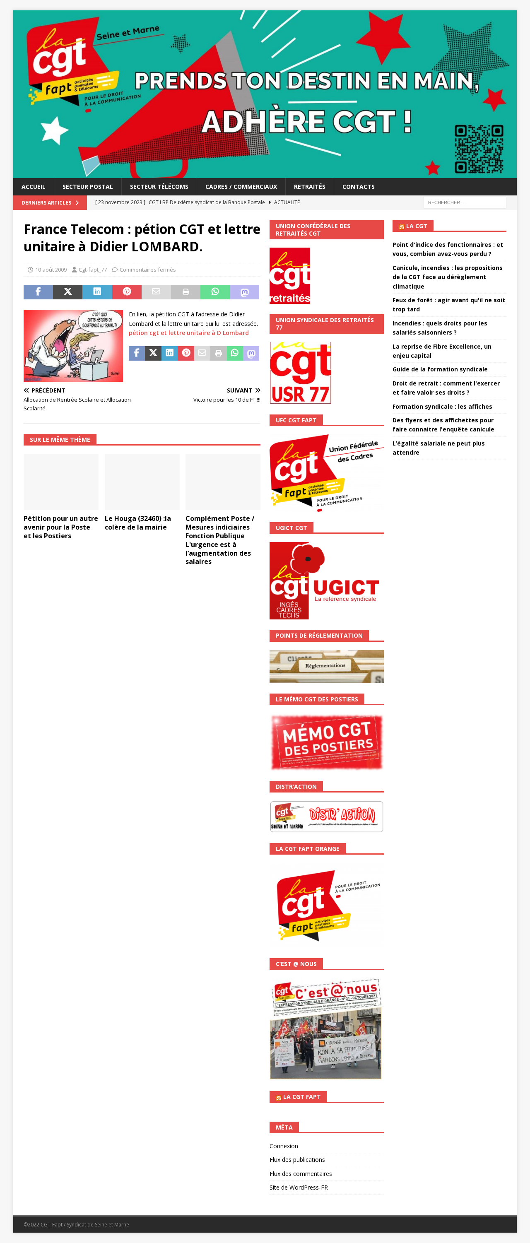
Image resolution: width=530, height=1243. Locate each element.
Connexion (284, 1146)
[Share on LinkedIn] (97, 292)
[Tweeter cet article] (67, 292)
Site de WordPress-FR (299, 1187)
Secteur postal (88, 186)
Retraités (309, 186)
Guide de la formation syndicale (440, 369)
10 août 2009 (51, 269)
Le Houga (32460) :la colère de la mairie (138, 523)
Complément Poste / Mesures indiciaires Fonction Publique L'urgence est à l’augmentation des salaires (220, 540)
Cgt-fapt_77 (93, 269)
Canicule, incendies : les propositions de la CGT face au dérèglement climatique (448, 277)
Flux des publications (297, 1160)
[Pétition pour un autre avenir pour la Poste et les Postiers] (61, 482)
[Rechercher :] (465, 202)
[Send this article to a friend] (156, 292)
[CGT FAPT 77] (265, 173)
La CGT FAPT (302, 1097)
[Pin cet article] (127, 292)
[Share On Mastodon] (244, 292)
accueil (34, 186)
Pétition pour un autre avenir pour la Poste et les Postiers (61, 527)
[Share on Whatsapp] (215, 292)
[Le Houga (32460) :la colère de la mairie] (142, 482)
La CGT (416, 226)
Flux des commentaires (301, 1174)
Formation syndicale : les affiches (442, 406)
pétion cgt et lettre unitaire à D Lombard (189, 333)
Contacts (358, 186)
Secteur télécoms (159, 186)
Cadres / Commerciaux (241, 186)
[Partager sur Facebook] (38, 292)
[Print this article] (185, 292)
